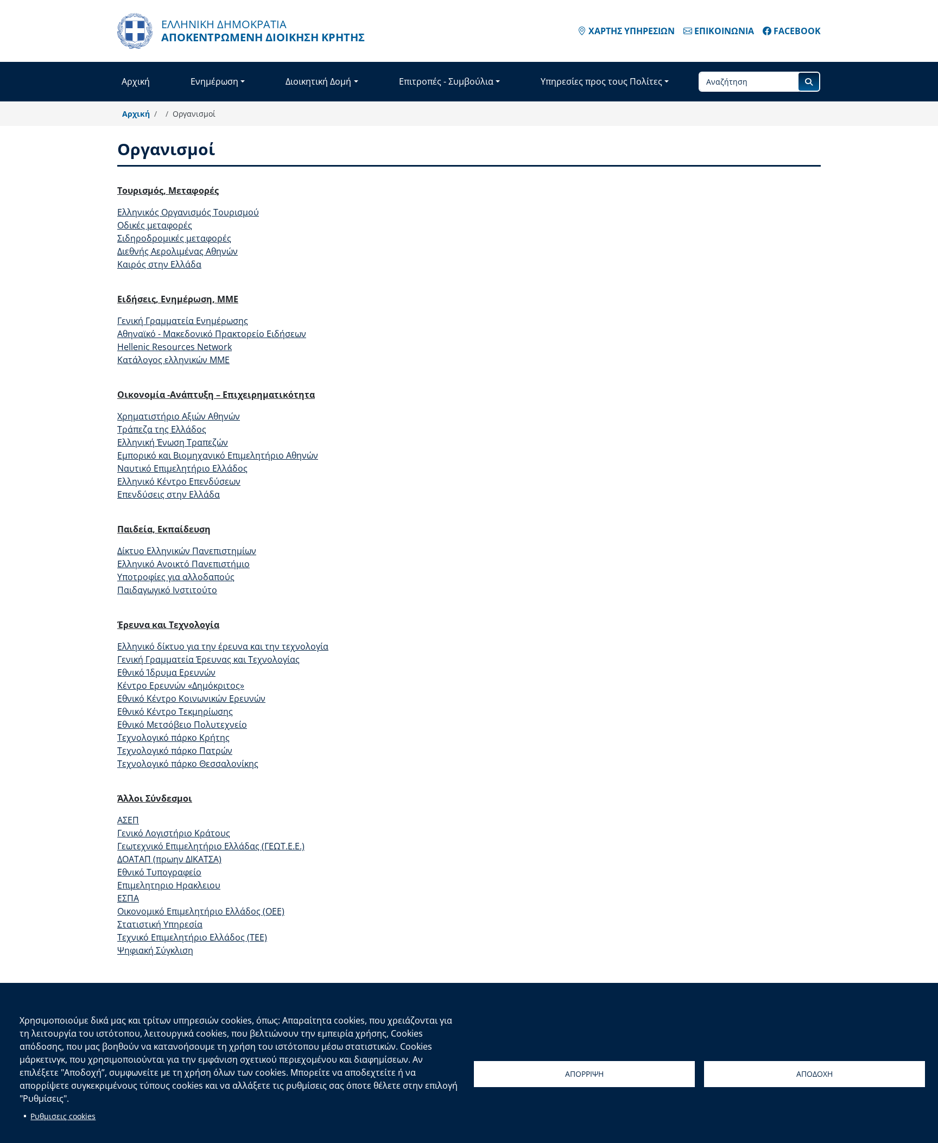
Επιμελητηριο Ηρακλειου (168, 885)
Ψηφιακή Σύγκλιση (155, 950)
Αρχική (136, 81)
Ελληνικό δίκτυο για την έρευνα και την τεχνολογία (222, 646)
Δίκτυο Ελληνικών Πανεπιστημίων (186, 551)
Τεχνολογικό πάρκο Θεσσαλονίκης (187, 764)
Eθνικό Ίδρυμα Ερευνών (166, 672)
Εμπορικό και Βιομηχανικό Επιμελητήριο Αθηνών (217, 455)
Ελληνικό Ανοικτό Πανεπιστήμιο (183, 564)
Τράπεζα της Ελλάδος (161, 429)
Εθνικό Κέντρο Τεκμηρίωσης (175, 711)
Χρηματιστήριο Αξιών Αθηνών (178, 416)
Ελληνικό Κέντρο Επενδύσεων (178, 481)
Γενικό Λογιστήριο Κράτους (173, 833)
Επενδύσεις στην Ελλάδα (168, 494)
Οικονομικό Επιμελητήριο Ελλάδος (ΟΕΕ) (200, 911)
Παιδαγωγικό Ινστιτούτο (167, 590)
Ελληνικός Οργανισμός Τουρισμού (188, 212)
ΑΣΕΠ (128, 820)
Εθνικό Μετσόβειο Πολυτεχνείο (182, 725)
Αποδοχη (814, 1074)
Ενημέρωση (214, 81)
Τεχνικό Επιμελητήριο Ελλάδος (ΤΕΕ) (192, 937)
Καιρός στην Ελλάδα (159, 264)
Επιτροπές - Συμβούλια (446, 81)
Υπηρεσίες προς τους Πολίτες (601, 81)
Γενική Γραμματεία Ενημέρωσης (182, 321)
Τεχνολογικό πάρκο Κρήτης (173, 738)
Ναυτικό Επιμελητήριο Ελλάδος (182, 468)
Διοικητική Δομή (318, 81)
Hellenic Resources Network (174, 347)
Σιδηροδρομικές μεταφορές (174, 238)
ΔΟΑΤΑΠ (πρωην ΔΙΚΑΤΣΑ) (169, 859)
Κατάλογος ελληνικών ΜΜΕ (173, 360)
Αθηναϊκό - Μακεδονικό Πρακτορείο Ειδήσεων (211, 334)
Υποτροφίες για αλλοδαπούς (175, 577)
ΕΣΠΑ (128, 898)
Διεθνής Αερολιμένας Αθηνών (177, 251)
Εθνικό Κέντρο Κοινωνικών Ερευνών (191, 698)
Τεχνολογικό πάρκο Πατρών (174, 751)
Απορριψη (584, 1074)
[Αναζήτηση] (808, 82)
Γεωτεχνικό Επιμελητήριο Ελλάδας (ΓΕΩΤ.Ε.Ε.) (211, 846)
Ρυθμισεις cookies (63, 1116)
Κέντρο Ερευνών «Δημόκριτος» (180, 685)
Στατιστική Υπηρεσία (159, 924)
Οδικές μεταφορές (154, 225)
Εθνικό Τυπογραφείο (159, 872)
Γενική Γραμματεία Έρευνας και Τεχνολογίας (208, 659)
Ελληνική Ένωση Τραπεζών (172, 442)
